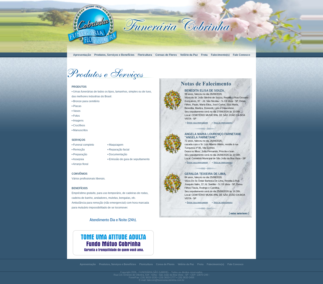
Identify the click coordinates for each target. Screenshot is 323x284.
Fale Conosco (241, 54)
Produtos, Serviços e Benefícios (114, 54)
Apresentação (82, 54)
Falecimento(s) (220, 54)
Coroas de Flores (166, 54)
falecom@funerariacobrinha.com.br (165, 280)
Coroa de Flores (165, 264)
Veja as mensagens (223, 123)
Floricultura (145, 54)
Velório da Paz (189, 54)
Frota (204, 54)
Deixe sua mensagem (197, 123)
